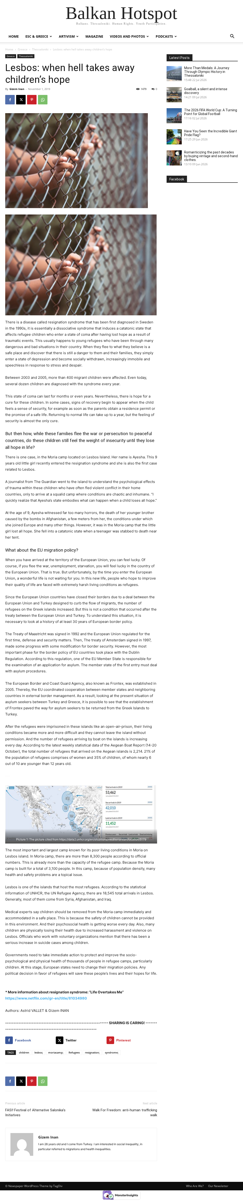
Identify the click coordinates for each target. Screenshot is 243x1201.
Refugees (74, 1052)
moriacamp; (55, 1052)
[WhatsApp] (42, 99)
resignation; (92, 1052)
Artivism (67, 36)
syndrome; (111, 1052)
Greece (23, 49)
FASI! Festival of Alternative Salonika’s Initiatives (35, 1112)
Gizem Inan (16, 89)
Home (14, 36)
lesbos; (38, 1052)
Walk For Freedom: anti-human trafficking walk (124, 1112)
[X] (21, 99)
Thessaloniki (40, 49)
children (24, 1052)
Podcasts (164, 36)
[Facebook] (10, 99)
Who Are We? (195, 1186)
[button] (232, 37)
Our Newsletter (218, 1186)
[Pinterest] (32, 99)
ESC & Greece (36, 36)
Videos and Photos (127, 36)
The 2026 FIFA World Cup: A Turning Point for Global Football (210, 112)
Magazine (94, 36)
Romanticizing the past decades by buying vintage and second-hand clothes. (211, 156)
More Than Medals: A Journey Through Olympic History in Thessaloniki (206, 71)
